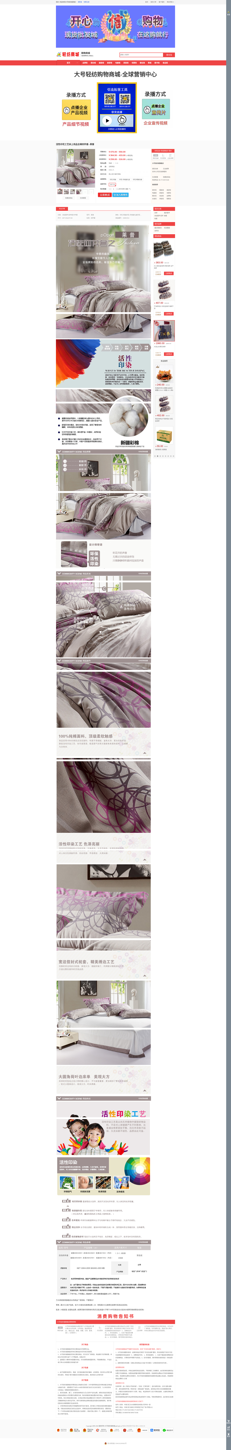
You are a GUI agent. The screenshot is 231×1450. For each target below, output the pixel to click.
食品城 (165, 63)
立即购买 (105, 195)
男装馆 (161, 199)
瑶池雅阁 (167, 228)
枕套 (155, 218)
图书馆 (157, 63)
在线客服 (83, 198)
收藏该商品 (68, 198)
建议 (228, 1430)
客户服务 (161, 2)
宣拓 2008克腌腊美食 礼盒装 (164, 419)
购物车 (228, 1423)
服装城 (101, 63)
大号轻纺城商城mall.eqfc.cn (113, 1426)
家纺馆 (154, 190)
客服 (228, 15)
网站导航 (170, 2)
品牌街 (85, 63)
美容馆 (109, 63)
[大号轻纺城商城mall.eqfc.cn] (68, 54)
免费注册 (86, 2)
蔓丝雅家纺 (158, 228)
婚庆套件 (167, 213)
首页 (146, 2)
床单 (155, 213)
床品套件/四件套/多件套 (70, 215)
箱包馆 (142, 63)
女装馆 (154, 199)
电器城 (117, 63)
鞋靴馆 (169, 199)
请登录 (80, 2)
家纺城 (93, 63)
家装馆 (125, 63)
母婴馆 (134, 63)
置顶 (228, 1436)
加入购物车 (120, 195)
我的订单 (153, 2)
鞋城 (149, 63)
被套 (165, 216)
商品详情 (62, 209)
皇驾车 (156, 231)
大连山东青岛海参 (160, 347)
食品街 (161, 196)
